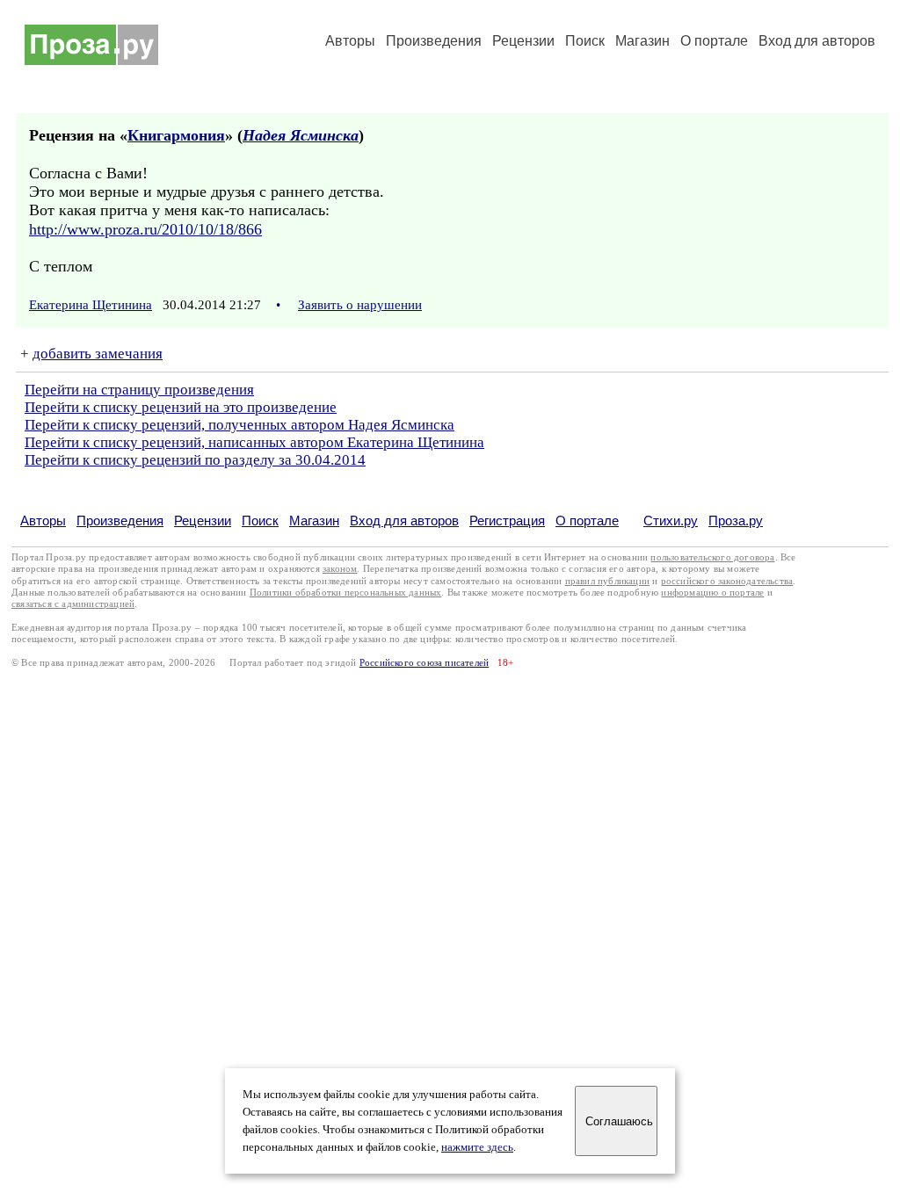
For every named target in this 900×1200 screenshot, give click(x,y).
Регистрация (507, 520)
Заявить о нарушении (360, 305)
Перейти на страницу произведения (139, 389)
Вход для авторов (816, 40)
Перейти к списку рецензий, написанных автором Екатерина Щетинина (254, 442)
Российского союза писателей (424, 663)
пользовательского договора (712, 557)
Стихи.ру (670, 520)
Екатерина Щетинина (90, 305)
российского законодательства (727, 581)
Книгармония (176, 135)
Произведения (434, 40)
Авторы (350, 40)
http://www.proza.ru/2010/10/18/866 (145, 229)
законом (340, 569)
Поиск (585, 40)
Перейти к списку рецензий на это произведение (181, 407)
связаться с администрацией (72, 604)
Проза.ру (735, 520)
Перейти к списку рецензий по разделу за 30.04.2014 (195, 460)
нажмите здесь (477, 1147)
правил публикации (607, 581)
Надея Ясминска (301, 135)
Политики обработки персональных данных (346, 592)
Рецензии (523, 40)
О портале (587, 520)
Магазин (642, 40)
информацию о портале (712, 592)
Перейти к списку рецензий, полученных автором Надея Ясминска (239, 424)
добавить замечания (98, 353)
